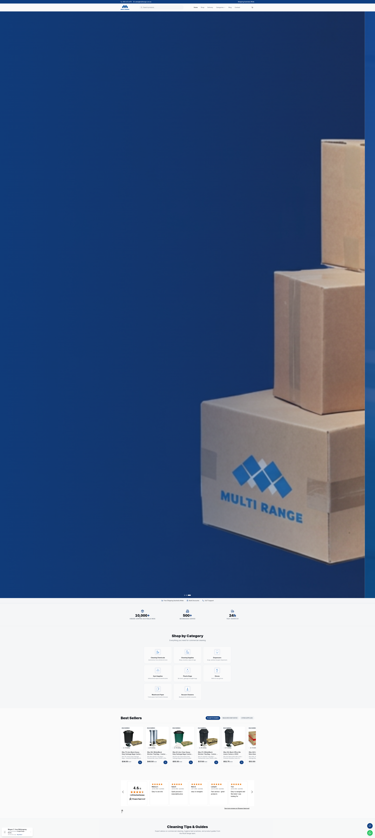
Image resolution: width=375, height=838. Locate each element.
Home (196, 7)
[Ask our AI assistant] (370, 826)
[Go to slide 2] (188, 595)
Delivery (210, 7)
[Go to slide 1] (185, 595)
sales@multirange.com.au (143, 2)
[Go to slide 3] (190, 595)
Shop (202, 7)
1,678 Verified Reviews (137, 795)
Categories (220, 7)
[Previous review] (123, 792)
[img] (137, 792)
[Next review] (252, 792)
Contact (237, 7)
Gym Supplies (247, 718)
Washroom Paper (230, 718)
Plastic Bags (213, 718)
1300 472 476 (127, 2)
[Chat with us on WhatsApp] (370, 833)
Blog (230, 7)
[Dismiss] (371, 803)
